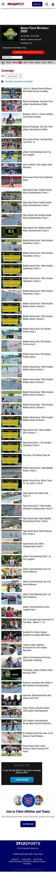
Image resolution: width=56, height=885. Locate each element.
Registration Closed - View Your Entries (28, 52)
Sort (2, 76)
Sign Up (37, 4)
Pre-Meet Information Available (19, 81)
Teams (44, 62)
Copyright (26, 848)
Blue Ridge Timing (20, 48)
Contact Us (15, 859)
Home (3, 62)
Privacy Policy (26, 859)
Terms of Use (38, 859)
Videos (25, 62)
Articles (38, 62)
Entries (50, 62)
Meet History (7, 57)
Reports (17, 62)
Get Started (28, 824)
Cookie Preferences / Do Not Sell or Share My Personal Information (27, 863)
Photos (31, 62)
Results (9, 62)
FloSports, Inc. (34, 848)
